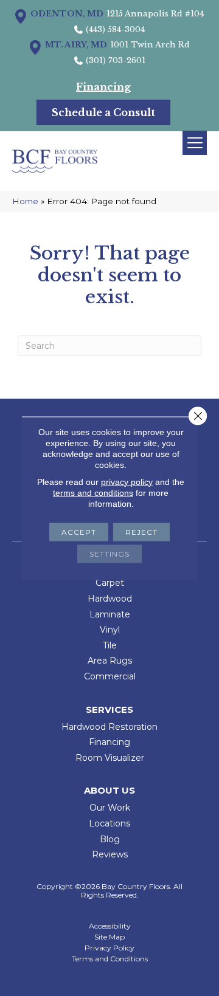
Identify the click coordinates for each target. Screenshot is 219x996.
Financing (109, 742)
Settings (109, 553)
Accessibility (110, 926)
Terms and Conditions (110, 959)
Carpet (110, 582)
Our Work (109, 807)
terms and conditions (93, 492)
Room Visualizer (109, 757)
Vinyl (110, 629)
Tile (110, 645)
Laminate (109, 614)
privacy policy (127, 481)
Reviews (110, 854)
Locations (109, 823)
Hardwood (110, 598)
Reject (141, 531)
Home (25, 201)
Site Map (109, 937)
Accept (78, 531)
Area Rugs (110, 660)
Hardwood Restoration (109, 726)
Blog (110, 839)
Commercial (110, 676)
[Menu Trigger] (194, 143)
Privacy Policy (109, 948)
